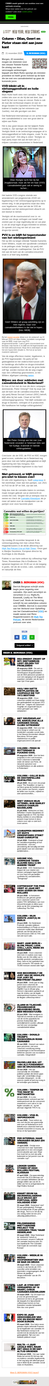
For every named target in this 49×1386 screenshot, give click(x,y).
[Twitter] (24, 637)
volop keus (38, 480)
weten (31, 375)
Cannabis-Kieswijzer (30, 498)
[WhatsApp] (32, 637)
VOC (41, 611)
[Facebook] (16, 637)
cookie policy (27, 12)
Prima (10, 17)
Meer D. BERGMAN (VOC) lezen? (24, 1372)
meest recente (13, 337)
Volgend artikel (23, 645)
